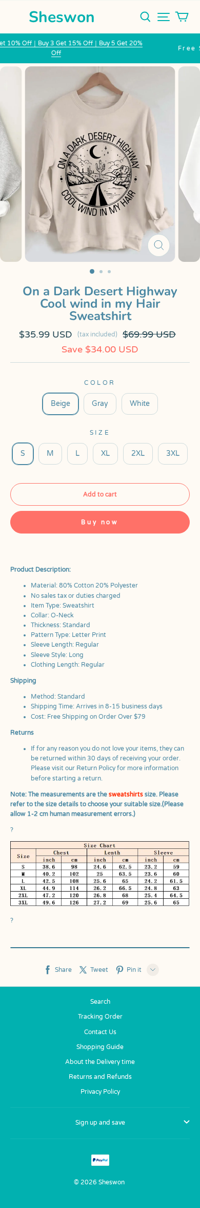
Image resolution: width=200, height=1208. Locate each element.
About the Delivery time (100, 1061)
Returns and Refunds (100, 1076)
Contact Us (100, 1032)
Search (100, 1001)
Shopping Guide (100, 1047)
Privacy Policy (100, 1091)
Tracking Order (100, 1016)
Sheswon (62, 17)
